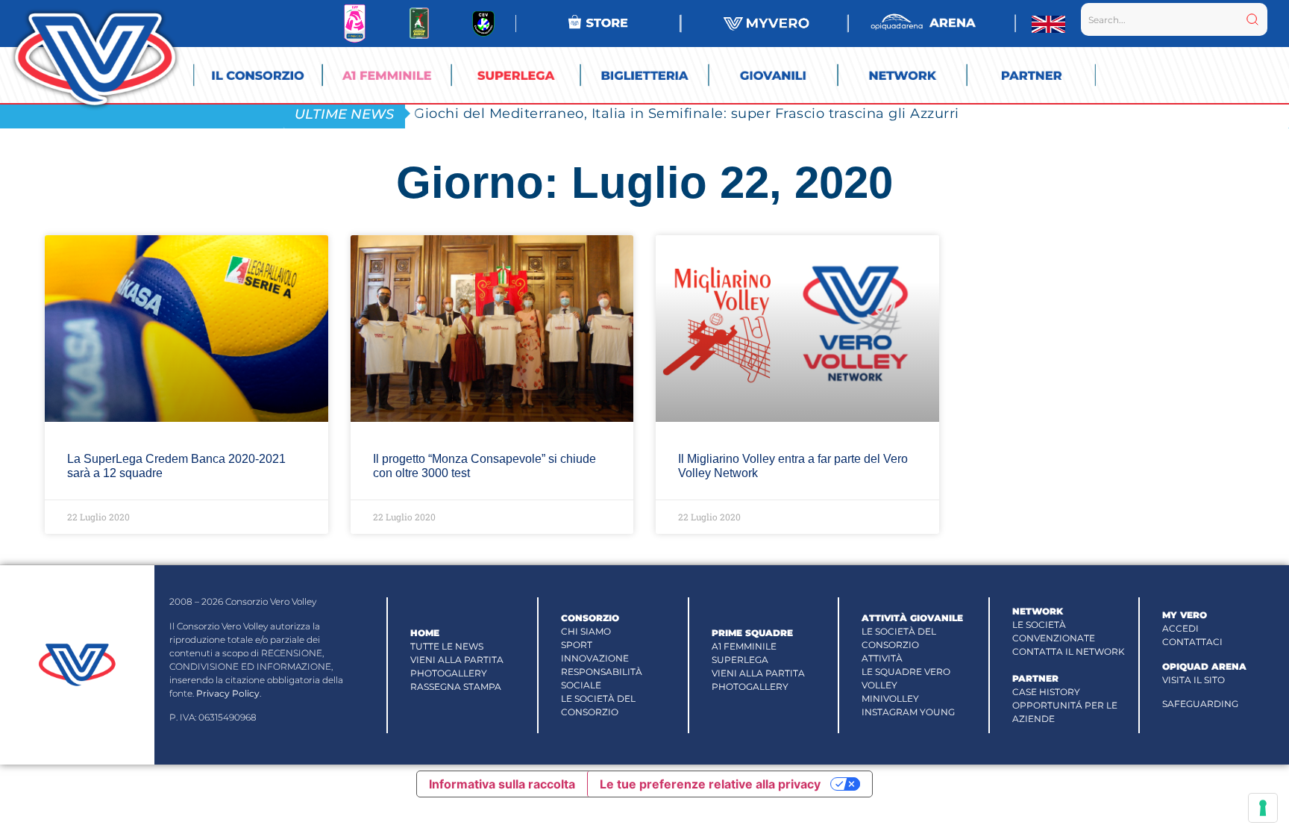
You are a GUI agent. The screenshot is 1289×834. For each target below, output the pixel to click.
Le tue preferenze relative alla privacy (710, 784)
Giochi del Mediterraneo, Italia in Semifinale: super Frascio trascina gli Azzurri (686, 113)
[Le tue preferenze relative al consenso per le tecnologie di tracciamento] (1263, 808)
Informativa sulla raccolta (502, 784)
